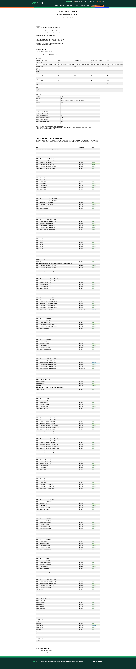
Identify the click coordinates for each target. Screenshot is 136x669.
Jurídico (46, 661)
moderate (52, 54)
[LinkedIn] (101, 661)
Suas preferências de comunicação (69, 661)
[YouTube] (94, 661)
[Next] (71, 17)
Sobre (62, 661)
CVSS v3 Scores (38, 58)
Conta (86, 1)
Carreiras (42, 661)
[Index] (68, 17)
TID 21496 (83, 127)
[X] (99, 661)
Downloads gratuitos (99, 5)
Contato (92, 5)
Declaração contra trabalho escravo (54, 661)
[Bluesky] (103, 661)
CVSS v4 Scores (38, 94)
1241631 (45, 128)
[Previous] (65, 17)
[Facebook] (96, 661)
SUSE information (41, 49)
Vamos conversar (82, 661)
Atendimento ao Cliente (78, 1)
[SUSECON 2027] (69, 1)
